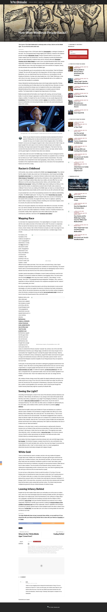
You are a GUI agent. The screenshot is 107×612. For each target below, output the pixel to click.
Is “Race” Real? (78, 127)
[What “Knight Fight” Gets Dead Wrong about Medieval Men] (70, 226)
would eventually (25, 369)
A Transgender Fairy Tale (80, 96)
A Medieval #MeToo (79, 89)
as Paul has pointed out (51, 369)
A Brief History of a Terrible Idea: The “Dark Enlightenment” (81, 168)
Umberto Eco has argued (25, 184)
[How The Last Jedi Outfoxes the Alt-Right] (70, 132)
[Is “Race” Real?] (70, 124)
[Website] (28, 544)
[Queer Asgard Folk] (70, 112)
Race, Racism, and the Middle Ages (44, 29)
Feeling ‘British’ (59, 534)
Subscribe (60, 2)
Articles (41, 2)
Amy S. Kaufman (26, 36)
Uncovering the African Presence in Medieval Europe (80, 198)
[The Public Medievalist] (18, 2)
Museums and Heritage (76, 183)
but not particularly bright (50, 292)
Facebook (60, 517)
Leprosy (46, 100)
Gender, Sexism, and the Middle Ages (81, 67)
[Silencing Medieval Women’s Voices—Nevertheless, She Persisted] (70, 68)
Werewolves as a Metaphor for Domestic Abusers (80, 105)
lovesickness (22, 100)
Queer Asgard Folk (79, 113)
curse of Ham (28, 500)
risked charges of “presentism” (26, 178)
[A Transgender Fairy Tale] (70, 95)
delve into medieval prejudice (32, 400)
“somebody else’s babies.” (46, 213)
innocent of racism (52, 172)
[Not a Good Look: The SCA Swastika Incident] (70, 156)
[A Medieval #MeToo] (70, 88)
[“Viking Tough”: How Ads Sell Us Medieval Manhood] (70, 80)
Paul (22, 244)
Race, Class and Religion (26, 29)
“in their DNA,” (28, 508)
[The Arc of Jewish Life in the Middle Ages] (70, 140)
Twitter (21, 519)
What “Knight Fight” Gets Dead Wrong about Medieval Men (81, 229)
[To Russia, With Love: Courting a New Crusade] (70, 148)
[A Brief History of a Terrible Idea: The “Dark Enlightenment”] (70, 164)
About (53, 2)
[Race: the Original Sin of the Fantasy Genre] (70, 205)
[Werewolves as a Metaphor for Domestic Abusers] (70, 102)
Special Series (33, 2)
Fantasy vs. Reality (75, 182)
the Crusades (22, 441)
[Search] (92, 2)
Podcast (47, 2)
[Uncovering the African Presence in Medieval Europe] (70, 195)
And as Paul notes (45, 432)
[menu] (95, 2)
